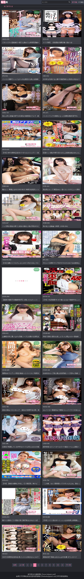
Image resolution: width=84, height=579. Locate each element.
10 (58, 565)
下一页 (68, 565)
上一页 (21, 565)
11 (62, 565)
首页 (14, 565)
